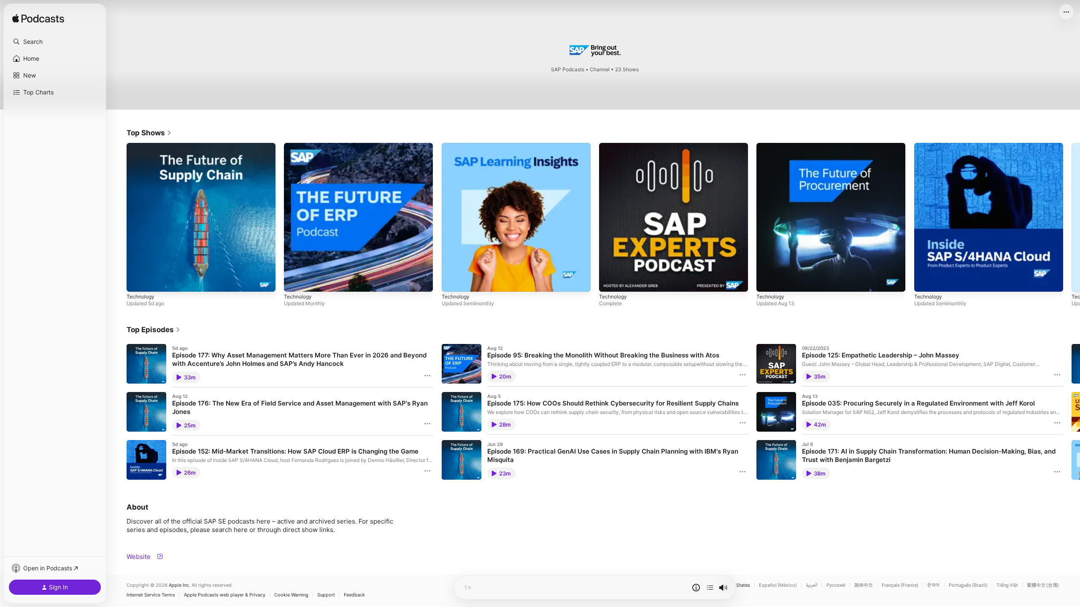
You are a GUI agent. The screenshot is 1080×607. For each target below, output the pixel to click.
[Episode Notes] (696, 588)
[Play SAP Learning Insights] (452, 281)
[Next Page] (1071, 217)
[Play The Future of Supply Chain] (137, 281)
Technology (142, 146)
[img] (38, 19)
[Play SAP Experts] (609, 281)
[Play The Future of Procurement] (767, 281)
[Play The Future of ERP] (294, 281)
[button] (54, 42)
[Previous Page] (118, 217)
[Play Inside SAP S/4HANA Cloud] (924, 281)
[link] (149, 132)
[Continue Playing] (710, 588)
